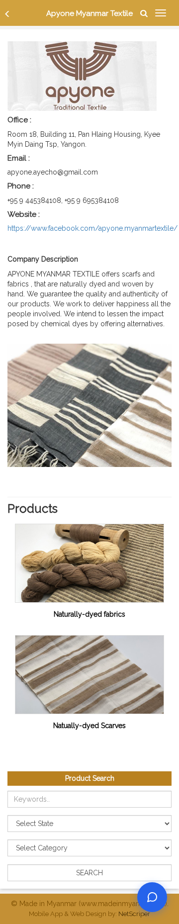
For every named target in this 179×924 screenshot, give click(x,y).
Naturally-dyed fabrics (89, 614)
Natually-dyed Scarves (89, 726)
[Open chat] (152, 897)
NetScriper (134, 914)
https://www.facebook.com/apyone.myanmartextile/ (92, 228)
